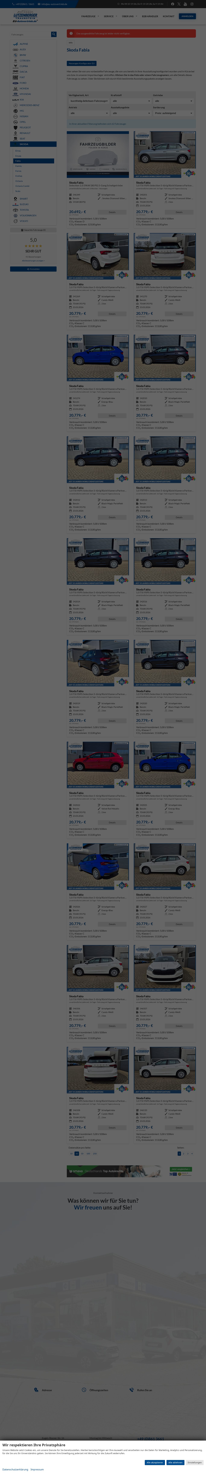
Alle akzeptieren (155, 1462)
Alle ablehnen (175, 1462)
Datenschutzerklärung (15, 1469)
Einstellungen (195, 1462)
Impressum (37, 1469)
